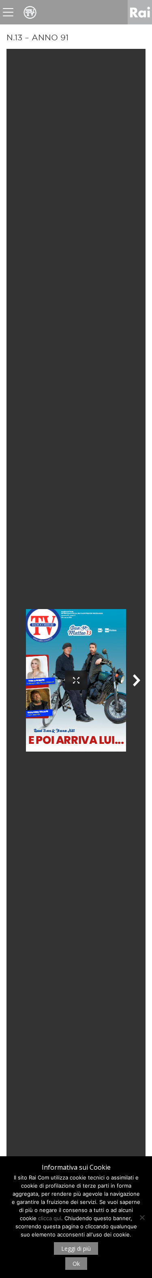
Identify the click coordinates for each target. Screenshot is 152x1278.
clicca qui (49, 1218)
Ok (76, 1263)
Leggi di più (76, 1248)
